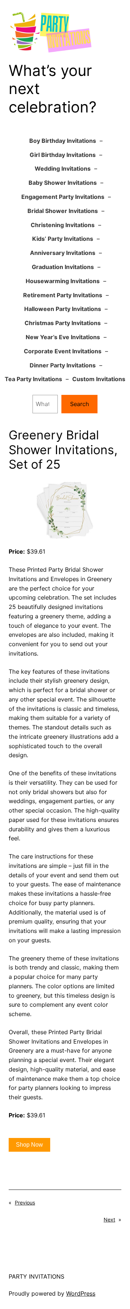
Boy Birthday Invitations (62, 140)
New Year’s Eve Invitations (63, 337)
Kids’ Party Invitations (62, 238)
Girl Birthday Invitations (63, 154)
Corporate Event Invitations (62, 351)
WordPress (80, 1293)
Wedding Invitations (63, 168)
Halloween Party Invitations (62, 308)
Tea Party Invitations (33, 379)
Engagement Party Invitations (62, 196)
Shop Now (29, 1145)
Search (79, 404)
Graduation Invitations (63, 266)
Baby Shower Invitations (63, 182)
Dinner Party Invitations (63, 365)
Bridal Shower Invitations (62, 210)
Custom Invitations (98, 379)
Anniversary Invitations (62, 252)
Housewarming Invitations (63, 281)
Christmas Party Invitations (63, 323)
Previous (25, 1202)
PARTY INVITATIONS (36, 1276)
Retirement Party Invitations (62, 295)
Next (109, 1219)
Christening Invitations (63, 225)
